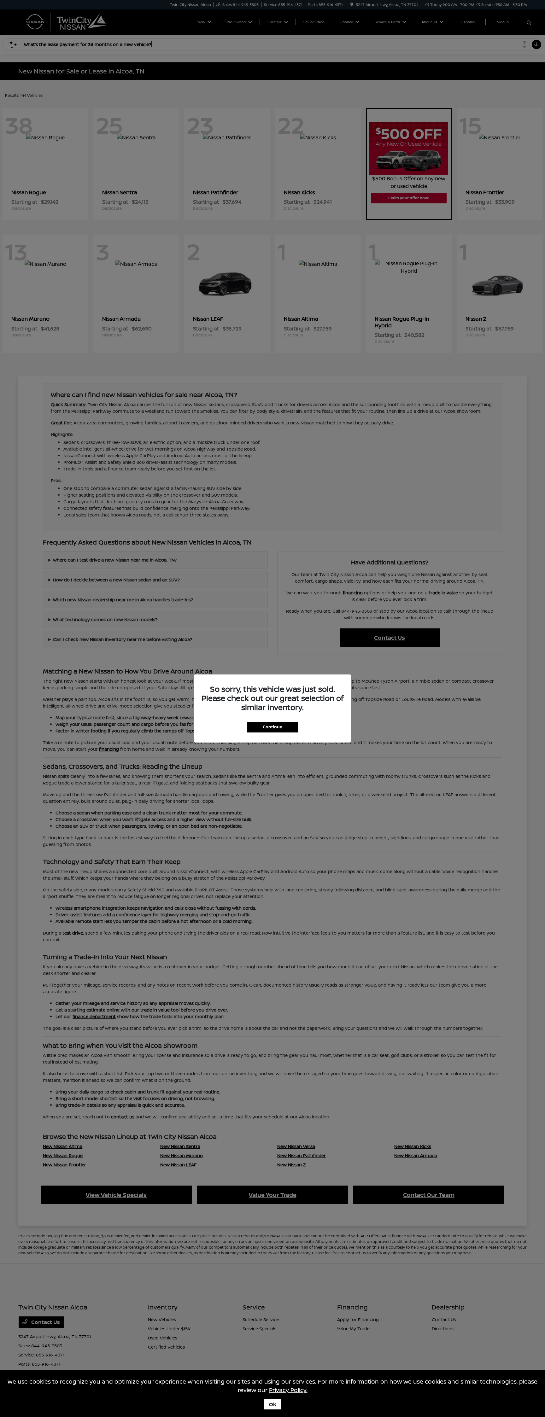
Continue (272, 727)
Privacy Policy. (288, 1390)
